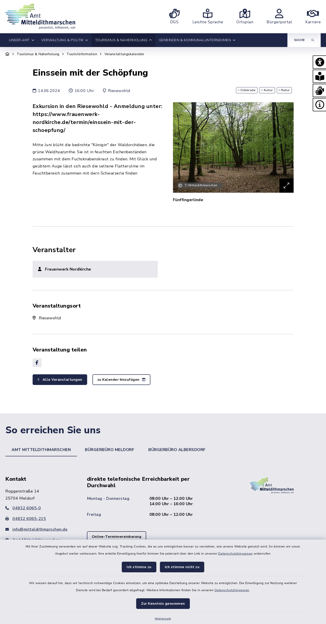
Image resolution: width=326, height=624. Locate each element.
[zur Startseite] (40, 16)
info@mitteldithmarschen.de (39, 529)
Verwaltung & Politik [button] (62, 40)
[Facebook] (37, 362)
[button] (319, 62)
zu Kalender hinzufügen (119, 379)
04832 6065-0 (26, 508)
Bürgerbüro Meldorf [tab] (109, 449)
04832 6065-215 (29, 518)
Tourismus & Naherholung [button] (121, 40)
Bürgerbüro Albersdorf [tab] (177, 449)
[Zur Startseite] (7, 54)
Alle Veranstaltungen (61, 379)
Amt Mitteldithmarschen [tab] (41, 449)
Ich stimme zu (139, 567)
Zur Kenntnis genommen (163, 603)
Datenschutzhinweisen (235, 553)
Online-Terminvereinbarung (116, 536)
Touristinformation (82, 54)
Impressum (163, 618)
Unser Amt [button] (19, 40)
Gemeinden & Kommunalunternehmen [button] (195, 40)
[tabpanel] (163, 515)
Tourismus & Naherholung (38, 54)
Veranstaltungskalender (124, 54)
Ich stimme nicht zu (182, 567)
